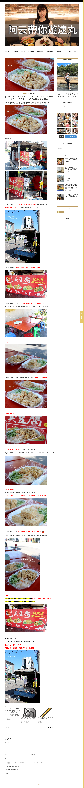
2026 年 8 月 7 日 (67, 180)
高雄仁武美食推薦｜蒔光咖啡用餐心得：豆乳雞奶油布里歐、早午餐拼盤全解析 (71, 168)
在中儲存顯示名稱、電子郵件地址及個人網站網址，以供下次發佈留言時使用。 (25, 763)
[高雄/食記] (26, 93)
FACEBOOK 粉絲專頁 (61, 51)
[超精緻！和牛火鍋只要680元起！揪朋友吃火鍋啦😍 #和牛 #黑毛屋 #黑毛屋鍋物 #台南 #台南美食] (67, 123)
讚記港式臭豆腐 (10, 638)
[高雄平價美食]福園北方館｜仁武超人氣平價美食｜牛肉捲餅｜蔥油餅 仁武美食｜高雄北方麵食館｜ (45, 719)
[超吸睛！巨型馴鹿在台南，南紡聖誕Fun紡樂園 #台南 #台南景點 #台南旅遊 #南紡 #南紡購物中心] (75, 116)
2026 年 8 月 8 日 (67, 171)
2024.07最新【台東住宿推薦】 (21, 1)
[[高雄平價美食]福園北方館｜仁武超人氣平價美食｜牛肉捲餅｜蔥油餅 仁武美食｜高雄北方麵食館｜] (45, 712)
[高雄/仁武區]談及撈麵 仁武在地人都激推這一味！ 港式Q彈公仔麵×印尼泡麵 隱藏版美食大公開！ (28, 719)
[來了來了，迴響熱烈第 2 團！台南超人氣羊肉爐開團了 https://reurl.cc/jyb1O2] (60, 123)
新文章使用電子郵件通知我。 (12, 769)
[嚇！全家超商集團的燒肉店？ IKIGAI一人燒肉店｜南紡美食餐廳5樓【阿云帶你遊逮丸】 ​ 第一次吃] (60, 131)
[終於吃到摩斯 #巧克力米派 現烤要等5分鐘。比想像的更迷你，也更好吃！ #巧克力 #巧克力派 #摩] (75, 131)
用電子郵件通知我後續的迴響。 (13, 766)
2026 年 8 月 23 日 (68, 163)
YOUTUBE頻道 (72, 51)
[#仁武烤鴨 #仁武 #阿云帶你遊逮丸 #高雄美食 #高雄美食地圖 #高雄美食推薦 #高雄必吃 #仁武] (75, 123)
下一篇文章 (49, 732)
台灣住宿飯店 (40, 51)
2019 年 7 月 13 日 (33, 93)
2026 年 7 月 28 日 (68, 190)
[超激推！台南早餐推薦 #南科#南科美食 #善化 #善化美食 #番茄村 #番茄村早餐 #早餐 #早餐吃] (67, 116)
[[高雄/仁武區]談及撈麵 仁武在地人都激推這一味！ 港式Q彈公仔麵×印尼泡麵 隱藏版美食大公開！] (29, 712)
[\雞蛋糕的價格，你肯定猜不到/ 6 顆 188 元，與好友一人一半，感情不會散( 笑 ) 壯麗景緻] (60, 116)
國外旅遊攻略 (50, 51)
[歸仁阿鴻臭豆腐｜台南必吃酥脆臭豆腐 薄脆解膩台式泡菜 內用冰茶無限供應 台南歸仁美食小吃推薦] (13, 714)
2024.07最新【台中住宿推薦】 (10, 1)
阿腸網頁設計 (44, 784)
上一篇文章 (9, 732)
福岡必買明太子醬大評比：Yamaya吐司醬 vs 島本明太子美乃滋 (71, 160)
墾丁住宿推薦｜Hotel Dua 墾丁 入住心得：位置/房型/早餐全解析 (71, 177)
